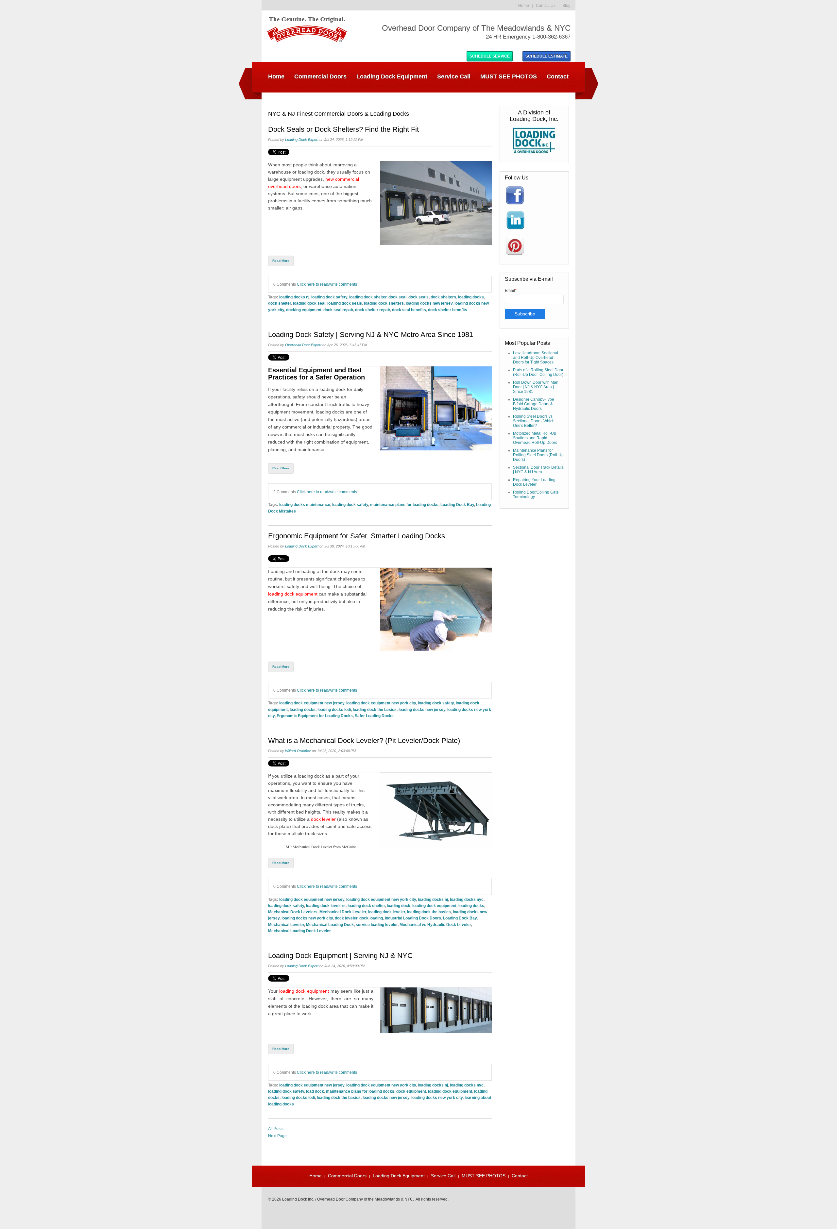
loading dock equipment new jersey (311, 703)
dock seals (418, 297)
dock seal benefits (409, 310)
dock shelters (443, 297)
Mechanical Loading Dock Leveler (299, 931)
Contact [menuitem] (558, 76)
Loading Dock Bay (457, 504)
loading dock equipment (293, 594)
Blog (566, 5)
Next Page (277, 1136)
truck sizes (316, 833)
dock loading (371, 918)
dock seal (397, 297)
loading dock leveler (386, 912)
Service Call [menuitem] (453, 76)
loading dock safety (329, 297)
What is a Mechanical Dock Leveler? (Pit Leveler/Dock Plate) (364, 741)
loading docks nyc (467, 899)
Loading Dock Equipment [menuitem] (391, 76)
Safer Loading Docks (374, 716)
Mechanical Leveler (286, 924)
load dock (315, 1091)
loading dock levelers (326, 905)
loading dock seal (309, 303)
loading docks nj (294, 297)
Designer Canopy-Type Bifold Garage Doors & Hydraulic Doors (533, 404)
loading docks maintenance (304, 504)
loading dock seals (344, 303)
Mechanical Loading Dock (330, 924)
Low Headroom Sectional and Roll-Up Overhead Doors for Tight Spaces (535, 357)
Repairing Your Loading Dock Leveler (534, 482)
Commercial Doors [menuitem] (320, 76)
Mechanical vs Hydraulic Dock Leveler (435, 924)
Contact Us (545, 5)
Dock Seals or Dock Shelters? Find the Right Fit (343, 129)
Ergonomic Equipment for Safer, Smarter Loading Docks (356, 536)
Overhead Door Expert (303, 345)
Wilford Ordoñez (298, 751)
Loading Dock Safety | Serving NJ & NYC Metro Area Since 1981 (370, 335)
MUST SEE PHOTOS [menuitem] (508, 76)
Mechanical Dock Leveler (342, 912)
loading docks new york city (307, 918)
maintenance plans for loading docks (404, 504)
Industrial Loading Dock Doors (413, 918)
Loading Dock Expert (301, 140)
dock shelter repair (372, 310)
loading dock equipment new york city (381, 703)
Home (523, 5)
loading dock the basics (375, 709)
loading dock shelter (367, 297)
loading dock (311, 776)
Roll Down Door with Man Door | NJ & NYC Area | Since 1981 (535, 387)
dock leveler (323, 819)
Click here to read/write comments (327, 284)
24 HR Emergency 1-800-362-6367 (528, 37)
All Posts (275, 1128)
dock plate (278, 826)
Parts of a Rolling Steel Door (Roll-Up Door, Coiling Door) (538, 372)
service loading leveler (377, 924)
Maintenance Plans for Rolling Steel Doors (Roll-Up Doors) (538, 455)
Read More (280, 260)
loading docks (471, 297)
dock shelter (279, 303)
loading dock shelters (384, 303)
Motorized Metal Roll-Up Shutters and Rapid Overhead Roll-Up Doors (535, 438)
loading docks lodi (334, 709)
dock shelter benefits (447, 310)
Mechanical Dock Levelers (292, 912)
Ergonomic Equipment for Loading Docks (315, 716)
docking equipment (303, 310)
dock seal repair (338, 310)
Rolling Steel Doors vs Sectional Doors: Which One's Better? (534, 421)
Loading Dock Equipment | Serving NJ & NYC (340, 956)
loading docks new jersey (429, 303)
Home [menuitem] (276, 76)
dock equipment (411, 1091)
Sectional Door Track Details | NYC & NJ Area (538, 469)
